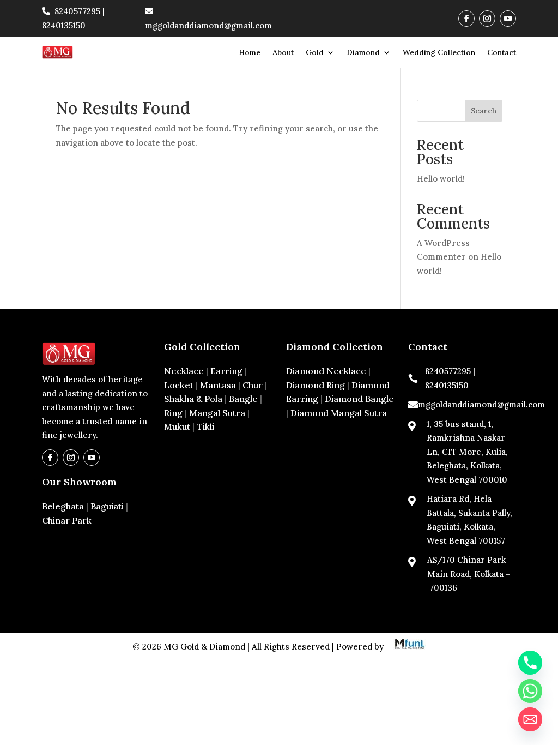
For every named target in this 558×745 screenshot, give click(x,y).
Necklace (184, 370)
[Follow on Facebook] (466, 18)
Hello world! (441, 178)
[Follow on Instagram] (487, 18)
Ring (173, 412)
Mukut (177, 426)
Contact (501, 52)
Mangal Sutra (217, 412)
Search (483, 111)
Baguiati (107, 506)
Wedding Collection (439, 52)
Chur (252, 385)
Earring (226, 370)
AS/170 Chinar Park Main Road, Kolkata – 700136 (469, 574)
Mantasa (218, 385)
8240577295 (77, 11)
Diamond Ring (315, 385)
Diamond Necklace (326, 370)
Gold (315, 52)
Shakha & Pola (193, 398)
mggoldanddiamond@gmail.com (481, 404)
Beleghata (63, 506)
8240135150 (64, 25)
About (283, 52)
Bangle (243, 398)
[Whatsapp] (530, 691)
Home (249, 52)
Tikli (205, 426)
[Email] (530, 719)
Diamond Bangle (359, 398)
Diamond (363, 52)
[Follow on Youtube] (508, 18)
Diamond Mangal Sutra (338, 412)
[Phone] (530, 663)
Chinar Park (67, 520)
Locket (178, 385)
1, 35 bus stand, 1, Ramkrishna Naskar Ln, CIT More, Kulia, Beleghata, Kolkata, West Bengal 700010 (467, 452)
